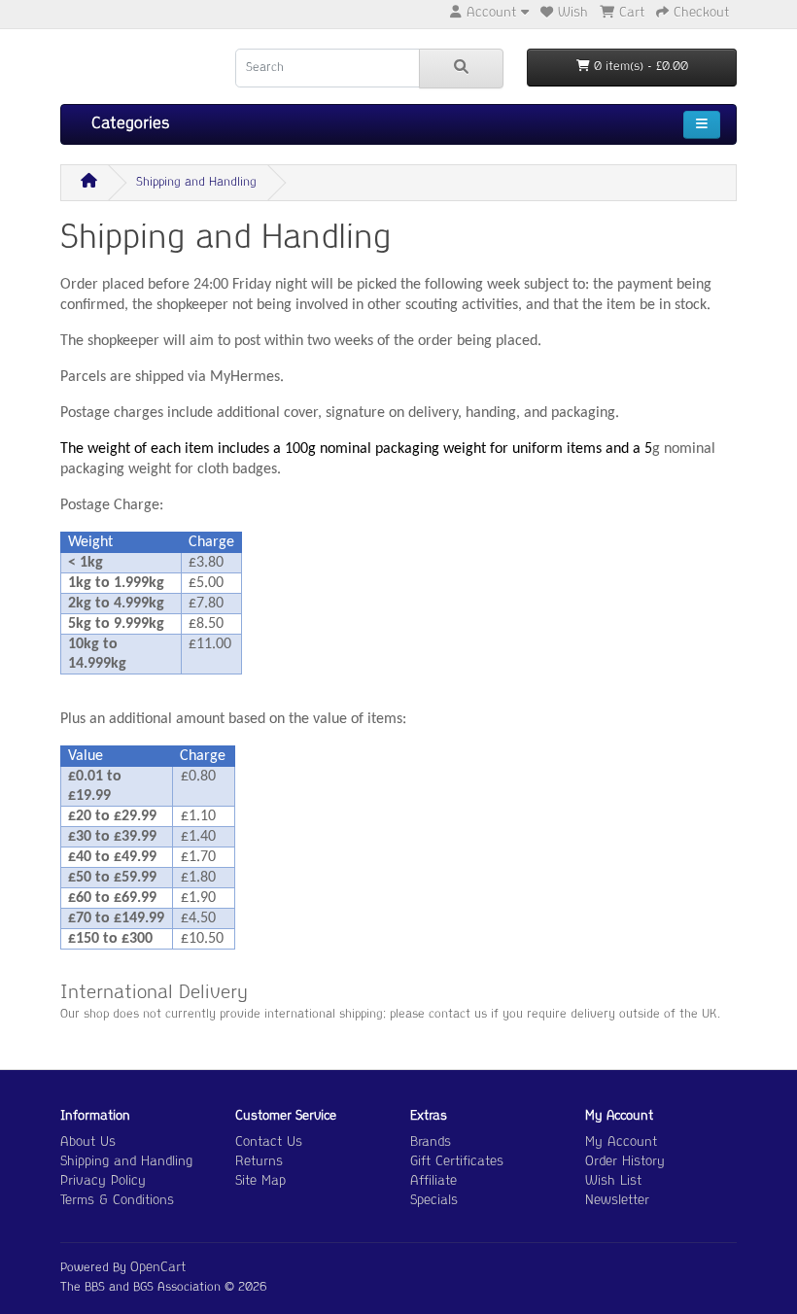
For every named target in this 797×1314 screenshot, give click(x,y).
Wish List (613, 1181)
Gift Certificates (456, 1162)
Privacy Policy (103, 1181)
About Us (88, 1142)
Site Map (260, 1181)
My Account (621, 1142)
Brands (430, 1142)
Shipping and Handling (196, 183)
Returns (259, 1162)
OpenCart (158, 1268)
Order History (625, 1162)
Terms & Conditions (117, 1200)
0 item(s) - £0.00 (639, 67)
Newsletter (617, 1200)
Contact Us (268, 1142)
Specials (434, 1200)
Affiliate (433, 1181)
